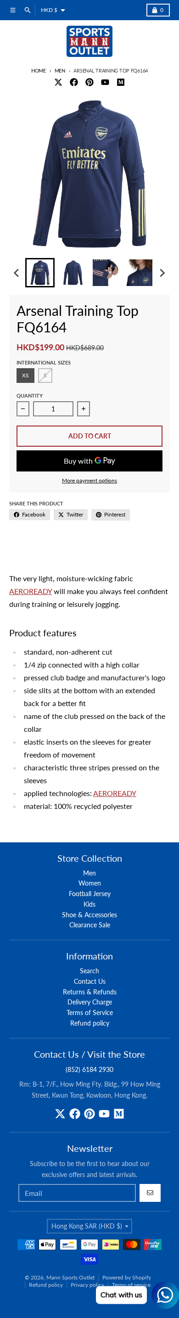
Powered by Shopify (126, 1277)
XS (25, 375)
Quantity (30, 395)
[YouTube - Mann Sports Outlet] (105, 82)
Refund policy (46, 1284)
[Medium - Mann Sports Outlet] (121, 82)
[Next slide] (162, 273)
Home (38, 70)
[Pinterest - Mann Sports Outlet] (89, 82)
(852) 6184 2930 (89, 1069)
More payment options (89, 480)
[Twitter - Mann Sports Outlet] (58, 82)
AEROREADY (30, 591)
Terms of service (131, 1284)
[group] (40, 272)
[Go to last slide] (17, 273)
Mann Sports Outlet (70, 1277)
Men (60, 70)
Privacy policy (87, 1284)
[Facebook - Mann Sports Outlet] (74, 82)
